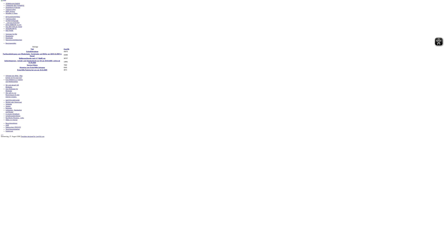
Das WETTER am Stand (14, 27)
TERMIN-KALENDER (13, 4)
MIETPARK (9, 30)
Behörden (9, 108)
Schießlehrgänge (32, 51)
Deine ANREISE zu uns (13, 25)
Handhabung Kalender (13, 7)
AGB (7, 125)
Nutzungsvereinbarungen (14, 40)
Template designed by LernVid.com (32, 136)
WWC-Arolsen (10, 11)
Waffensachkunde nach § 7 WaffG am (32, 58)
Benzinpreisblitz (11, 43)
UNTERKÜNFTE (11, 29)
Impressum (9, 131)
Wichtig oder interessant (14, 102)
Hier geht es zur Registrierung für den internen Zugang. (12, 95)
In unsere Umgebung (12, 114)
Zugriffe (66, 49)
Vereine (8, 106)
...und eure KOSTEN (12, 23)
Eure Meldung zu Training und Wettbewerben (14, 81)
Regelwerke (9, 36)
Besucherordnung (11, 123)
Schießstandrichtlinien (13, 116)
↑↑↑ (2, 134)
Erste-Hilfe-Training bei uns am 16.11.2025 (32, 70)
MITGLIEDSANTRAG (13, 17)
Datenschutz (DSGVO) (13, 127)
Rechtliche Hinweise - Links (15, 118)
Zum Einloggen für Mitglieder (12, 90)
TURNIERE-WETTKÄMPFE (15, 5)
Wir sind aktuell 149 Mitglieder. (12, 86)
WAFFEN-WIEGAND (13, 100)
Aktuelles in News (12, 13)
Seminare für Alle (11, 34)
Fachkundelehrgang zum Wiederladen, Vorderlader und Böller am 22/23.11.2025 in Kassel (32, 55)
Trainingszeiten (11, 9)
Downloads (9, 38)
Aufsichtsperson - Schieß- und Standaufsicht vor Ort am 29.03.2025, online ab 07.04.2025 (32, 62)
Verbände (9, 104)
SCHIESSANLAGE (12, 21)
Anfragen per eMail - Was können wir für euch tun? (14, 77)
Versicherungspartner (13, 129)
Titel (32, 49)
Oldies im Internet (11, 120)
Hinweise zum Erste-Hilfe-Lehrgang (32, 67)
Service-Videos (32, 65)
